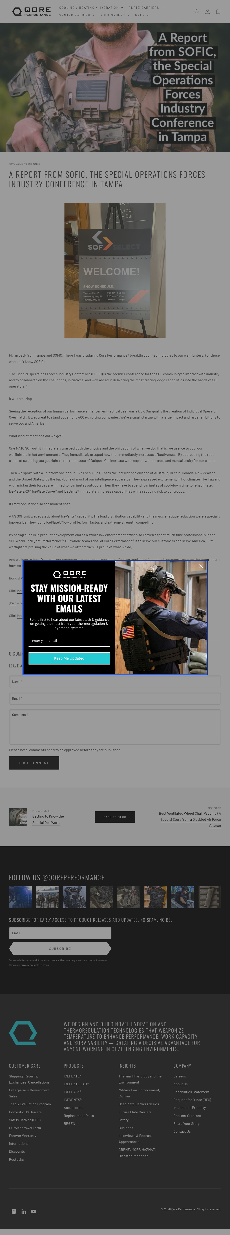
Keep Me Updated (69, 658)
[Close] (201, 566)
